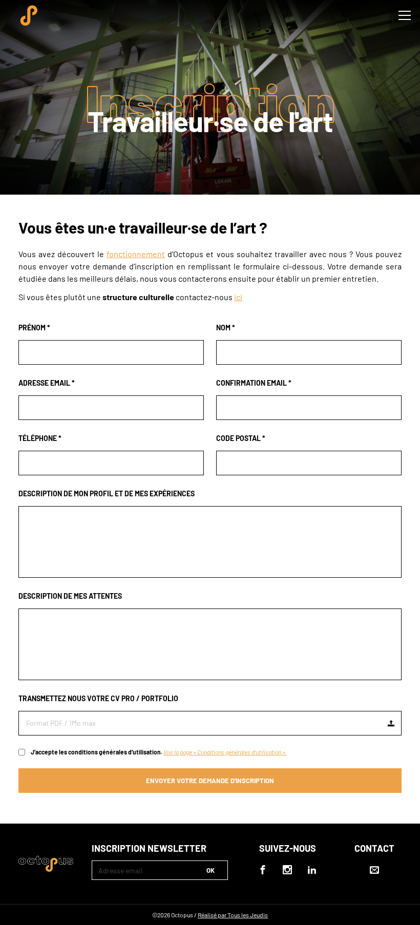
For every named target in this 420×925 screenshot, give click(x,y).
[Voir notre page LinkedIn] (312, 869)
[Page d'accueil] (28, 15)
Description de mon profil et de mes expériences (106, 493)
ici (238, 297)
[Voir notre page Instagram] (287, 869)
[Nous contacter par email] (374, 876)
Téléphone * (39, 438)
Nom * (225, 327)
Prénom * (34, 327)
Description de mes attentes (70, 596)
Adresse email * (46, 383)
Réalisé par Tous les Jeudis (233, 914)
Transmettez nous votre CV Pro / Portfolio (98, 698)
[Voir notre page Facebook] (263, 869)
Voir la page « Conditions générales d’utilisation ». (225, 751)
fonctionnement (136, 254)
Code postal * (240, 438)
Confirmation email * (253, 383)
